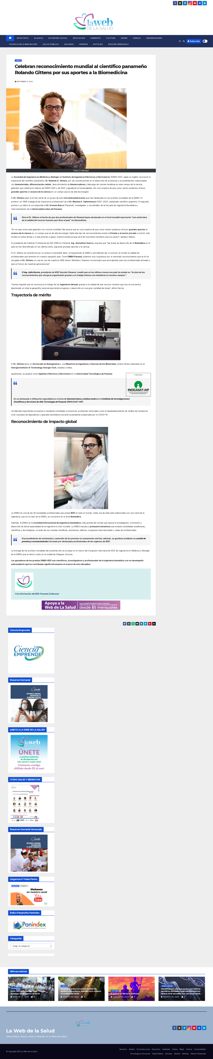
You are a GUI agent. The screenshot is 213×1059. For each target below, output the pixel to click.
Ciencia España (167, 986)
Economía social (58, 38)
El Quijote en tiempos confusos (125, 993)
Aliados (38, 38)
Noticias (98, 44)
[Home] (10, 38)
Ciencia (137, 38)
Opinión (83, 44)
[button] (184, 41)
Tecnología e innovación (23, 44)
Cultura (110, 38)
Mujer (124, 38)
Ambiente (95, 38)
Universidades (154, 38)
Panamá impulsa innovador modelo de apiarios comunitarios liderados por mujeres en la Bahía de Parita (81, 991)
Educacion (79, 38)
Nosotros (23, 38)
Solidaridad (15, 988)
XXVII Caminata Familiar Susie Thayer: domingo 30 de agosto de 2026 (27, 992)
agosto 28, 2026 (21, 997)
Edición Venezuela (118, 44)
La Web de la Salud (30, 1031)
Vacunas (69, 44)
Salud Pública (51, 44)
